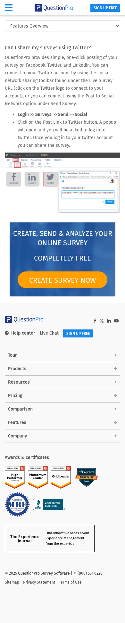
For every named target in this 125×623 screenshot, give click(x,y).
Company (17, 436)
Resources (19, 382)
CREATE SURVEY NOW (62, 280)
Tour (12, 355)
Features (17, 422)
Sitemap (12, 582)
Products (17, 368)
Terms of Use (70, 582)
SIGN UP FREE (105, 8)
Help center (23, 333)
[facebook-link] (95, 321)
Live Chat (49, 333)
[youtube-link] (116, 321)
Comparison (20, 409)
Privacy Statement (39, 582)
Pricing (15, 395)
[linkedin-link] (109, 321)
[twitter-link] (101, 321)
